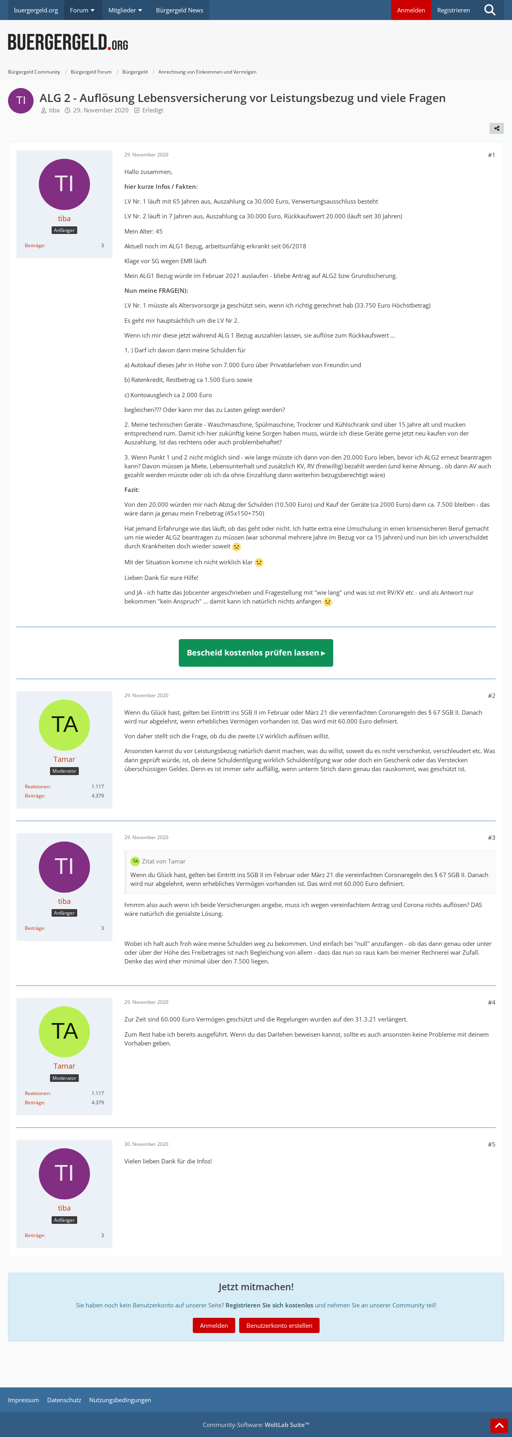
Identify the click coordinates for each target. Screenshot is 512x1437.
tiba (54, 110)
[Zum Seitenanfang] (499, 1426)
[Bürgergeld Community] (256, 42)
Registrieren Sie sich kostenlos (269, 1305)
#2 (492, 696)
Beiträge (34, 245)
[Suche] (490, 10)
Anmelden (411, 10)
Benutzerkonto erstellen (279, 1325)
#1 (492, 155)
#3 (492, 837)
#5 (492, 1144)
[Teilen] (497, 128)
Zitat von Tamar (164, 861)
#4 (492, 1002)
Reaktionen (37, 786)
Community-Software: (256, 1425)
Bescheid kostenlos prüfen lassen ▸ (256, 652)
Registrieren (453, 10)
